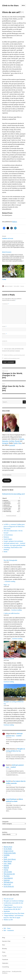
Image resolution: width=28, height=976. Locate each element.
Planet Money (8, 861)
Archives (4, 832)
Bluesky (21, 439)
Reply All (6, 867)
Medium (14, 221)
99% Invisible (8, 872)
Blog (3, 937)
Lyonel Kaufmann (11, 799)
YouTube (11, 441)
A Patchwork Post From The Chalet (14, 913)
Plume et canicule (9, 658)
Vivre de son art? (9, 899)
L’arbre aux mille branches (11, 613)
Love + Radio (7, 863)
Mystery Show (8, 846)
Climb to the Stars (10, 5)
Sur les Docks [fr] (9, 886)
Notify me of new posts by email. (12, 358)
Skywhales (7, 911)
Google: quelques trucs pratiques (13, 541)
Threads (17, 441)
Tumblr (15, 443)
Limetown (7, 880)
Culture (22, 286)
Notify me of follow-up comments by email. (14, 355)
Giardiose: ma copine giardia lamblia (14, 545)
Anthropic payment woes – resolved (14, 543)
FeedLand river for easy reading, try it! (13, 494)
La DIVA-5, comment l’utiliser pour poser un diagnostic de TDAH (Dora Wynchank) (14, 526)
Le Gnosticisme (8, 535)
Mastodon (5, 441)
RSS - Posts (7, 928)
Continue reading (10, 581)
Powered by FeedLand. (11, 515)
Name (4, 326)
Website (4, 341)
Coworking (5, 967)
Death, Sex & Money (10, 859)
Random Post (6, 941)
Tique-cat (7, 584)
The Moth (7, 876)
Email (4, 333)
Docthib (8, 781)
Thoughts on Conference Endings (14, 901)
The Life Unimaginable (10, 560)
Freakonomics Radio (10, 853)
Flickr (20, 443)
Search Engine (8, 539)
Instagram (5, 443)
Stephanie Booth (8, 286)
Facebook (12, 445)
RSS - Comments (9, 930)
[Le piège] (13, 271)
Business (6, 537)
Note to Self (7, 884)
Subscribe (7, 480)
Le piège (4, 279)
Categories (5, 821)
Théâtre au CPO (8, 919)
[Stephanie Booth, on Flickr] (14, 423)
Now (3, 945)
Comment (5, 304)
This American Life (9, 874)
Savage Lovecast (8, 851)
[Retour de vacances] (13, 257)
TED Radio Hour (8, 882)
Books (5, 551)
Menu (23, 5)
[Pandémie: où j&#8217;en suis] (13, 243)
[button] (19, 499)
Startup (6, 869)
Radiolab (6, 865)
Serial (5, 857)
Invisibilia (6, 855)
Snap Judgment (8, 878)
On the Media (8, 849)
